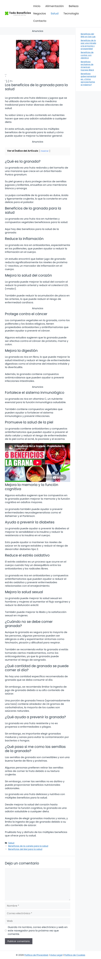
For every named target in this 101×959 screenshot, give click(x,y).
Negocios (39, 13)
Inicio (36, 6)
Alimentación (54, 6)
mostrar (45, 151)
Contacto (39, 21)
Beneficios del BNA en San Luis (88, 35)
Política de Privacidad (36, 955)
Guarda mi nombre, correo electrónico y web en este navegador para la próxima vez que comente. (37, 930)
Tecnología (71, 13)
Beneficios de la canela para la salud (28, 846)
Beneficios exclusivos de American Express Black (87, 65)
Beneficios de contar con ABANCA (87, 55)
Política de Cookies (74, 955)
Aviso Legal (56, 955)
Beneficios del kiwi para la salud (25, 849)
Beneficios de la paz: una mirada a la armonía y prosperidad (88, 44)
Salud (55, 13)
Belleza (73, 6)
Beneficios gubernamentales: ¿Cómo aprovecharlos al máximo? (88, 79)
